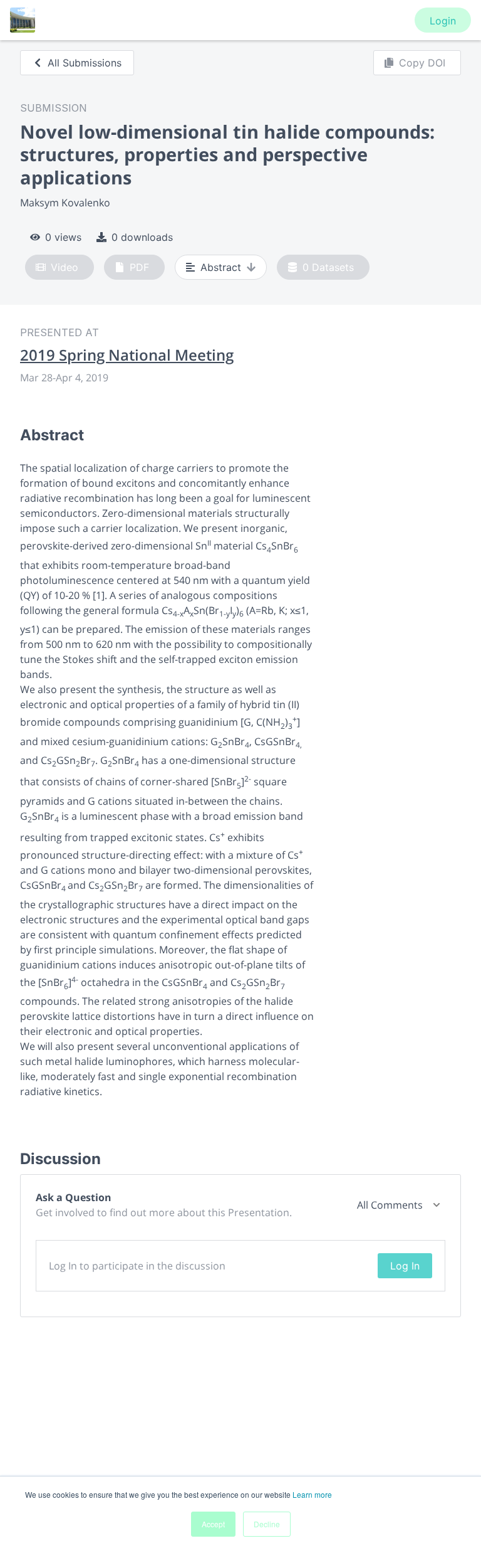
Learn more (312, 1494)
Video (64, 267)
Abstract (220, 267)
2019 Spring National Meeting (127, 355)
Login (443, 20)
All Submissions (85, 62)
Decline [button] (267, 1524)
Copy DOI (422, 62)
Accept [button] (213, 1524)
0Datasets (328, 267)
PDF (139, 267)
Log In (405, 1265)
